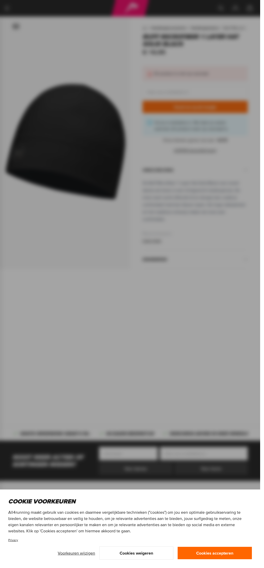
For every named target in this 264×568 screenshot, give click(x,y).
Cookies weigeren (136, 553)
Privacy (13, 540)
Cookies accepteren (214, 553)
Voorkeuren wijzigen (76, 553)
